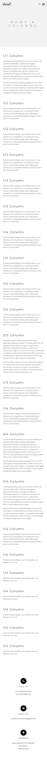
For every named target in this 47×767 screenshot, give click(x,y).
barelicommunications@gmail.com (23, 718)
